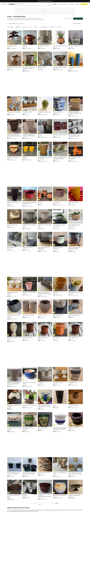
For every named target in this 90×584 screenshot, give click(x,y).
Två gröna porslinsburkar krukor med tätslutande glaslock (59, 158)
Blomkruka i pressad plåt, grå (74, 495)
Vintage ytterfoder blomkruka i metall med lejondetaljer (74, 248)
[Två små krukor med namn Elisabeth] (14, 284)
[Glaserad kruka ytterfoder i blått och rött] (29, 374)
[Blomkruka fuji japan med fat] (75, 306)
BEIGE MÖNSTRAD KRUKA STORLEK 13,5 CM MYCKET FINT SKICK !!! (75, 113)
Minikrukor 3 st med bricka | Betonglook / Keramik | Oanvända (44, 293)
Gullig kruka (24, 45)
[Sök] (48, 4)
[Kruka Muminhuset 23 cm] (29, 239)
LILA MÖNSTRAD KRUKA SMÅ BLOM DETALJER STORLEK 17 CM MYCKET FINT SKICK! (14, 135)
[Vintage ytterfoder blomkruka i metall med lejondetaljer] (75, 239)
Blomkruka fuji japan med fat (74, 314)
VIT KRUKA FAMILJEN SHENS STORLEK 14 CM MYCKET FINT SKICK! (28, 135)
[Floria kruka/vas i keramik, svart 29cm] (14, 194)
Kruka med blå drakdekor (58, 112)
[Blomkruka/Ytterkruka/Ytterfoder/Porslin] (29, 397)
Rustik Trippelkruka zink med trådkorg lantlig (43, 248)
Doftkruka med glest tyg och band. (14, 67)
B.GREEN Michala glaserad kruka (44, 112)
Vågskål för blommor (42, 67)
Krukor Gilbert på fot (11, 247)
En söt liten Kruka (56, 202)
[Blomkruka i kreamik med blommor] (60, 487)
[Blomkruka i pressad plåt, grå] (75, 487)
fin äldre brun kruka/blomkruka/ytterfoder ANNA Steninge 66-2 (45, 496)
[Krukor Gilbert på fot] (14, 239)
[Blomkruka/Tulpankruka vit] (60, 306)
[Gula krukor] (29, 149)
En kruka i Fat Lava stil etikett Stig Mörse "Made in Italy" (29, 203)
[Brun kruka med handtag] (75, 397)
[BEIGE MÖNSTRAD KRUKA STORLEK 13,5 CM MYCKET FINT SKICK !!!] (75, 103)
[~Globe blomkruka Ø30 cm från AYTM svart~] (14, 306)
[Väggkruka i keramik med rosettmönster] (60, 239)
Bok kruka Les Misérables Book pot (60, 134)
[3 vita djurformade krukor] (29, 103)
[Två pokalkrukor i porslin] (60, 374)
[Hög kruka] (45, 126)
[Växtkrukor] (29, 487)
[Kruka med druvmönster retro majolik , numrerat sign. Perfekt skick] (45, 397)
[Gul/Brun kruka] (60, 284)
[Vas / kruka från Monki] (14, 37)
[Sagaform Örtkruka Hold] (14, 216)
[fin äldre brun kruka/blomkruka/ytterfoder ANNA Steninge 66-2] (45, 487)
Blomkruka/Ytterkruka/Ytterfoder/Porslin (29, 405)
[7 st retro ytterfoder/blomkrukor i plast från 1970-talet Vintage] (29, 464)
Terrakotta (40, 202)
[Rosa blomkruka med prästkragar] (29, 284)
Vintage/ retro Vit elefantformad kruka (59, 473)
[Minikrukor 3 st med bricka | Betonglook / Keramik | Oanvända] (45, 284)
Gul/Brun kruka (56, 292)
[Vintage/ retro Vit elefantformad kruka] (60, 464)
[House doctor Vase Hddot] (45, 37)
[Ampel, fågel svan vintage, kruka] (75, 284)
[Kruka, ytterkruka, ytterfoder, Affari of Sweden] (60, 216)
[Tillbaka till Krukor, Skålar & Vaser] (8, 24)
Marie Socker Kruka (72, 382)
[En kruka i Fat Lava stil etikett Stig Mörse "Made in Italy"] (29, 194)
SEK (58, 4)
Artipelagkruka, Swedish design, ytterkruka (13, 406)
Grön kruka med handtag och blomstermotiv (28, 428)
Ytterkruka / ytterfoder (42, 314)
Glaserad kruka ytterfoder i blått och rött (29, 383)
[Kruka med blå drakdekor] (60, 103)
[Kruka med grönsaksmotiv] (45, 419)
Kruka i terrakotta (56, 337)
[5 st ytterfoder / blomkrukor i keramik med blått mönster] (75, 126)
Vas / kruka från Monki (11, 45)
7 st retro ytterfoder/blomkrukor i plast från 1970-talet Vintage (29, 473)
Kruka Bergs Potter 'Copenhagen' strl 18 (29, 225)
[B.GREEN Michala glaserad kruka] (45, 103)
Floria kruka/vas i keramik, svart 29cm (13, 203)
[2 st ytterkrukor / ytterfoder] (29, 306)
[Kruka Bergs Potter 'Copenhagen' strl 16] (45, 216)
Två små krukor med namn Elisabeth (12, 293)
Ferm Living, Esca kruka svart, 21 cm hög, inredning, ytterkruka (29, 68)
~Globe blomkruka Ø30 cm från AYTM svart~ (13, 315)
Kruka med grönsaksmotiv (43, 427)
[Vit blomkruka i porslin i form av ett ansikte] (14, 329)
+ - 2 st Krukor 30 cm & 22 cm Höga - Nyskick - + (75, 68)
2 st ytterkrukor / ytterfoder (28, 314)
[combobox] (32, 4)
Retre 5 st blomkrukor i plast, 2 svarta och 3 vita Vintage (13, 473)
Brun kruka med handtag (73, 405)
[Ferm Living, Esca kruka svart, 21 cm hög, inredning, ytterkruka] (29, 59)
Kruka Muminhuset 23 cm (27, 247)
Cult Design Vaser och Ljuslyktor (13, 112)
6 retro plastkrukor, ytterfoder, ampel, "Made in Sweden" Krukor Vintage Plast (75, 473)
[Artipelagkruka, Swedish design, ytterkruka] (14, 397)
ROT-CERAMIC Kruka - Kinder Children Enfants (74, 158)
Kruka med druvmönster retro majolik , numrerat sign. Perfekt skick (44, 406)
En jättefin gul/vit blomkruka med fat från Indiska (44, 158)
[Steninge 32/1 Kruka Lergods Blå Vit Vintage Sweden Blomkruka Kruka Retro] (60, 419)
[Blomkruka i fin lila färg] (75, 419)
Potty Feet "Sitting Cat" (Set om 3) (60, 45)
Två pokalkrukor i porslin (58, 382)
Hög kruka (40, 134)
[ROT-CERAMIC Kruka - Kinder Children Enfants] (75, 149)
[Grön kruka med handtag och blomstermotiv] (29, 419)
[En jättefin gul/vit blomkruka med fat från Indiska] (45, 149)
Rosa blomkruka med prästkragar (29, 292)
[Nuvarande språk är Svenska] (55, 4)
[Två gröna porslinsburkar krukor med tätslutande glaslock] (60, 149)
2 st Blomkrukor (41, 382)
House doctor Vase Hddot (43, 45)
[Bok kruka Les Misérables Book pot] (60, 126)
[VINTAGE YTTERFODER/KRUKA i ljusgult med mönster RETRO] (14, 374)
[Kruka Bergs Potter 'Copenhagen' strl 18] (29, 216)
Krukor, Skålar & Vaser (14, 23)
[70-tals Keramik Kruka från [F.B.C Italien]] (14, 487)
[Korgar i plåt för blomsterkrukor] (45, 464)
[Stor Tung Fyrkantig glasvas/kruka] (75, 37)
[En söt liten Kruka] (60, 194)
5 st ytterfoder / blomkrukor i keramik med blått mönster (74, 135)
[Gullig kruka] (29, 37)
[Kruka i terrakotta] (60, 329)
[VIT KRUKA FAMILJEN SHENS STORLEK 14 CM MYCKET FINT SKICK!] (29, 126)
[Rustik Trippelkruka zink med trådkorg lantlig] (45, 239)
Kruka (54, 405)
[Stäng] (89, 1)
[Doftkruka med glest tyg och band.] (14, 59)
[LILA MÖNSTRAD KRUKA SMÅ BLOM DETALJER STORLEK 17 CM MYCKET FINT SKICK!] (14, 126)
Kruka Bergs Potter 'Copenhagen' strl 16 (45, 225)
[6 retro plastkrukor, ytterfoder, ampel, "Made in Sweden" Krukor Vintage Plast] (75, 464)
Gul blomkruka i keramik (73, 202)
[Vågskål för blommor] (45, 59)
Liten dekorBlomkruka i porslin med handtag (14, 428)
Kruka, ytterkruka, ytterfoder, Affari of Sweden (59, 225)
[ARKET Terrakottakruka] (29, 329)
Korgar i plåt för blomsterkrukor (44, 472)
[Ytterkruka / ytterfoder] (45, 306)
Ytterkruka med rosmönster (12, 157)
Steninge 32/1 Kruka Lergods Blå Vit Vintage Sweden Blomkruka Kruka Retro (59, 428)
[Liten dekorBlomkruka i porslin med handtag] (14, 419)
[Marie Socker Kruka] (75, 374)
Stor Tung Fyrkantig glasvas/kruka (75, 45)
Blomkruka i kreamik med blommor (60, 495)
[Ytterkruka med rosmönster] (14, 149)
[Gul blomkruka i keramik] (75, 194)
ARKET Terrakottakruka (27, 337)
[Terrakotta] (45, 194)
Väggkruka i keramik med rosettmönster (58, 248)
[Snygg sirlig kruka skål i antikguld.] (60, 59)
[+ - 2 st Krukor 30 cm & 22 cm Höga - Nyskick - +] (75, 59)
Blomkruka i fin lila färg (72, 427)
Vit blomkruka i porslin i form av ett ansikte (14, 338)
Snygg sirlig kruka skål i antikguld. (60, 67)
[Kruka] (60, 397)
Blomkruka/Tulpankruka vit (58, 314)
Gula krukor (24, 157)
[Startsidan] (11, 4)
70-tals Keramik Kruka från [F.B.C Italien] (14, 496)
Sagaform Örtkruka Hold (12, 224)
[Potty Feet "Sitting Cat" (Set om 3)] (60, 37)
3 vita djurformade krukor (27, 112)
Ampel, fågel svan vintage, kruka (75, 292)
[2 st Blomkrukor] (45, 374)
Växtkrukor (24, 495)
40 (52, 503)
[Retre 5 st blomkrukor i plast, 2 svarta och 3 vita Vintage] (14, 464)
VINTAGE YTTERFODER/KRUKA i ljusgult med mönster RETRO (13, 383)
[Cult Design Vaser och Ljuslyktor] (14, 103)
